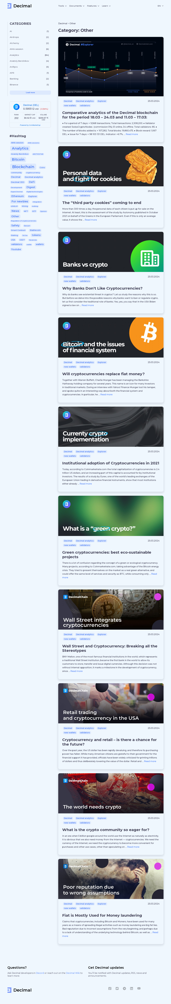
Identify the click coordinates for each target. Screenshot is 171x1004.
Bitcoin (18, 159)
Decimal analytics (34, 177)
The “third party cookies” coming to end (101, 202)
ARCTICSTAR (38, 154)
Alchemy (14, 43)
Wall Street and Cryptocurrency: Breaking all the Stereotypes (109, 648)
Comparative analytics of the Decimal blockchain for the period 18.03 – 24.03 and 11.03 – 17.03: (110, 114)
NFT (26, 211)
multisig (35, 206)
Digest (30, 187)
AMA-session (16, 49)
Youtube (16, 249)
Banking (14, 78)
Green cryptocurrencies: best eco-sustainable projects (106, 554)
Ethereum (17, 196)
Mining (25, 206)
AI (11, 31)
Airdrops (14, 37)
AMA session (17, 143)
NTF (34, 211)
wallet (29, 244)
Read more (132, 134)
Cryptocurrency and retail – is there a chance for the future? (109, 742)
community (16, 172)
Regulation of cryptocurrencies (23, 221)
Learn (105, 6)
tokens (36, 235)
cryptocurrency (33, 173)
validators (16, 244)
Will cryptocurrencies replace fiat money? (103, 374)
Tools (61, 6)
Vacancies (33, 240)
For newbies (19, 201)
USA (13, 240)
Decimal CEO (17, 182)
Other (15, 216)
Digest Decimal (17, 192)
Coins (42, 167)
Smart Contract (18, 230)
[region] (30, 59)
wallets (40, 244)
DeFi (32, 182)
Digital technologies (35, 192)
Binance (14, 84)
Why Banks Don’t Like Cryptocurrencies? (102, 288)
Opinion (43, 211)
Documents (75, 6)
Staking (14, 235)
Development (16, 187)
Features (92, 6)
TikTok (25, 235)
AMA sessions (33, 143)
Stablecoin (35, 230)
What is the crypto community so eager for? (105, 829)
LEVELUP (14, 206)
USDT (22, 240)
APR (12, 73)
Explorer (32, 196)
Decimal (15, 177)
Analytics (14, 55)
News (15, 211)
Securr (27, 226)
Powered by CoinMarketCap (30, 125)
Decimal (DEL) (31, 105)
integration (37, 202)
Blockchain (23, 166)
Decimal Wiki (73, 973)
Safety (15, 225)
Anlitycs (14, 67)
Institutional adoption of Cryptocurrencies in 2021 (110, 463)
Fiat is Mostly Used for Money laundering (102, 915)
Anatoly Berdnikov (19, 61)
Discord (40, 973)
